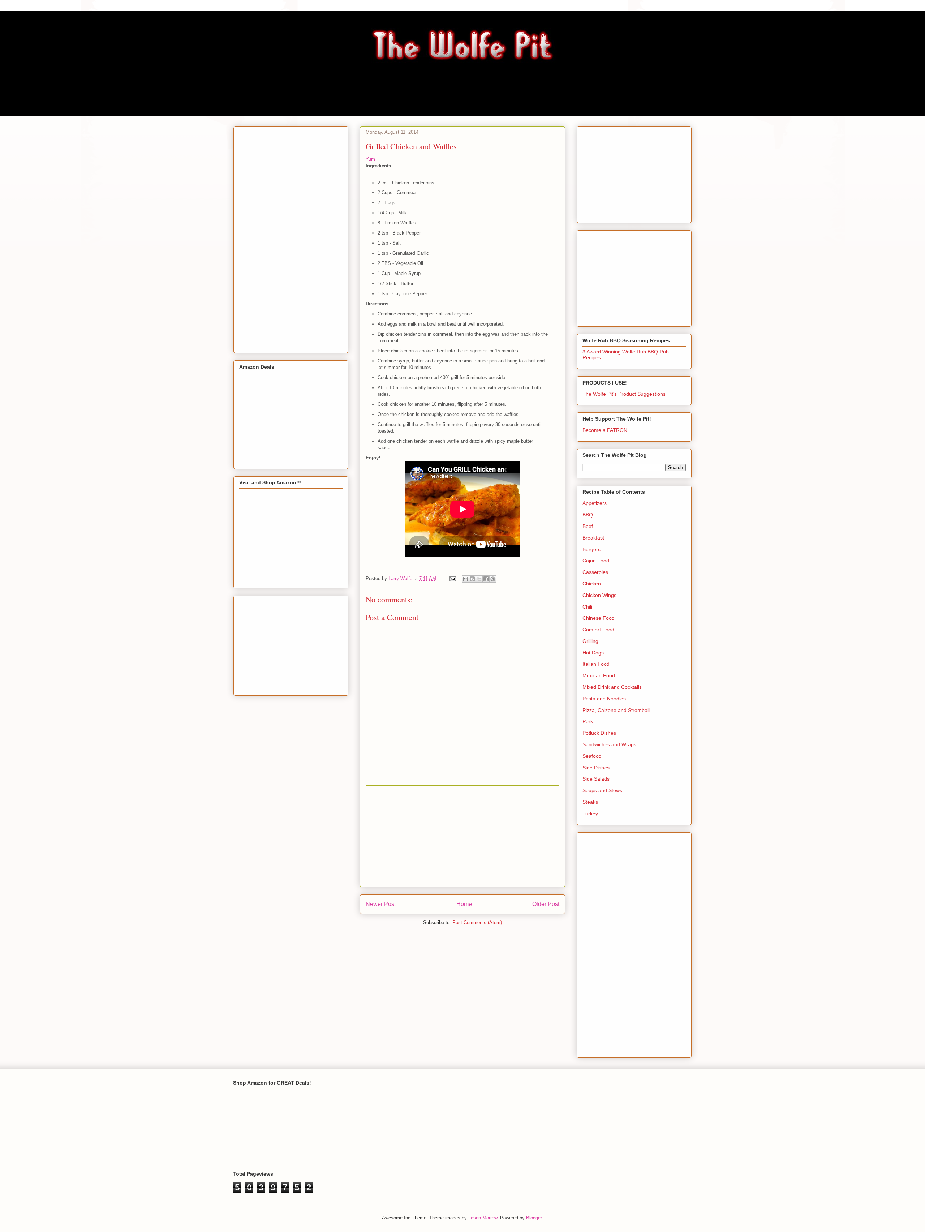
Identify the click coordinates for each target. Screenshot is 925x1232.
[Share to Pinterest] (492, 579)
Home (464, 904)
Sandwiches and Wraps (609, 744)
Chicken (591, 584)
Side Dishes (596, 767)
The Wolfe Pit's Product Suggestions (624, 394)
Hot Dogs (593, 653)
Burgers (591, 549)
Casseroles (595, 572)
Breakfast (593, 538)
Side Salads (596, 779)
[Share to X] (479, 579)
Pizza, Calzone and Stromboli (616, 710)
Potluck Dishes (599, 733)
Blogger (534, 1217)
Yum (370, 159)
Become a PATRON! (605, 430)
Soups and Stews (602, 790)
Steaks (590, 802)
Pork (587, 721)
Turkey (590, 813)
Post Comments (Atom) (477, 922)
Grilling (590, 641)
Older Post (545, 904)
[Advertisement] (462, 836)
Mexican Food (598, 675)
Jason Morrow (482, 1217)
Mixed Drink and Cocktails (612, 687)
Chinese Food (598, 618)
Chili (587, 607)
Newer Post (381, 904)
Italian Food (596, 664)
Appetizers (594, 503)
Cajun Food (595, 560)
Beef (587, 526)
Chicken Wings (599, 595)
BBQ (587, 515)
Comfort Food (598, 629)
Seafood (592, 756)
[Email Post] (452, 578)
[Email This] (465, 579)
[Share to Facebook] (486, 579)
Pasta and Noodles (604, 698)
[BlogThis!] (472, 579)
